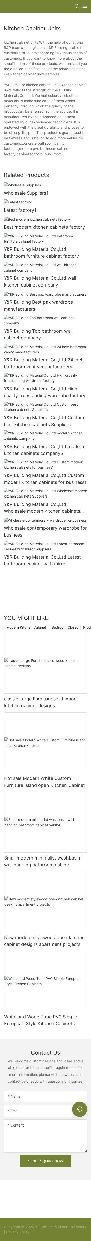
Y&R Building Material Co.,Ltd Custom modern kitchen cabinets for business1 (45, 479)
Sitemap (36, 1232)
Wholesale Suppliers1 (26, 193)
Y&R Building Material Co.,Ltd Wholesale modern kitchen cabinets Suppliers (42, 508)
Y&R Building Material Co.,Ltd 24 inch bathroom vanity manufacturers (44, 363)
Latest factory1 (20, 210)
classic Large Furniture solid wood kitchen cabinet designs (40, 702)
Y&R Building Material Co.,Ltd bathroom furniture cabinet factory (41, 252)
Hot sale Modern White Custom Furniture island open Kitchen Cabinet (44, 782)
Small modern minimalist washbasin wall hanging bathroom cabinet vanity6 (42, 861)
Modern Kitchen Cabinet (26, 627)
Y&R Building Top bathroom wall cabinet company (38, 334)
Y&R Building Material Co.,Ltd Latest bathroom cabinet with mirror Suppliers (42, 560)
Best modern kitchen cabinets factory (44, 227)
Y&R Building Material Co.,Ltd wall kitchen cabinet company (40, 281)
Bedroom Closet (65, 627)
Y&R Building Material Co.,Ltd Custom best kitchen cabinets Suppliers (44, 421)
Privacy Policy (17, 1232)
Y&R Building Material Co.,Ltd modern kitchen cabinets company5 (44, 450)
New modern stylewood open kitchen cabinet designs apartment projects (44, 941)
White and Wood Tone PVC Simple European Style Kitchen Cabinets (40, 1020)
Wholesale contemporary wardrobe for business (45, 531)
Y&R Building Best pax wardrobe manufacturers (38, 305)
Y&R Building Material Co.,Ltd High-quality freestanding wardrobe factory (44, 392)
